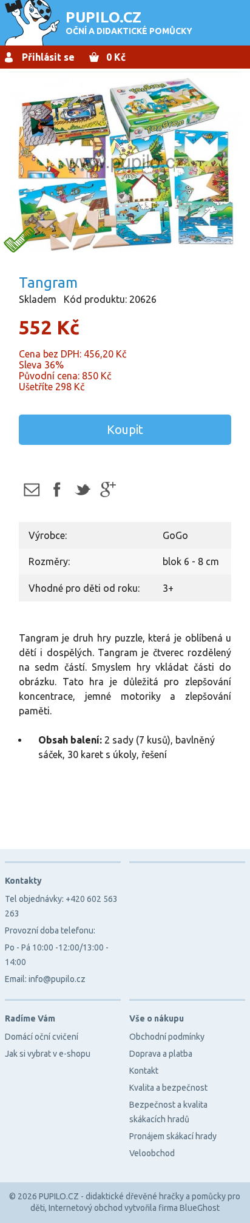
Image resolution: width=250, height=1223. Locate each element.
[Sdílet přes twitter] (82, 489)
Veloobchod (152, 1153)
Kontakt (143, 1071)
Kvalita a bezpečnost (168, 1088)
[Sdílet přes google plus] (107, 489)
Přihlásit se (48, 57)
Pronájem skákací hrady (173, 1136)
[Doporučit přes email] (31, 489)
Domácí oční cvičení (41, 1037)
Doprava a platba (160, 1054)
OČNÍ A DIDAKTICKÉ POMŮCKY (129, 22)
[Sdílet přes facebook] (56, 489)
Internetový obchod (86, 1208)
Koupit (125, 429)
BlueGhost (200, 1208)
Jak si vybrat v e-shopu (47, 1054)
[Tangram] (125, 163)
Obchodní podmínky (166, 1037)
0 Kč (116, 57)
